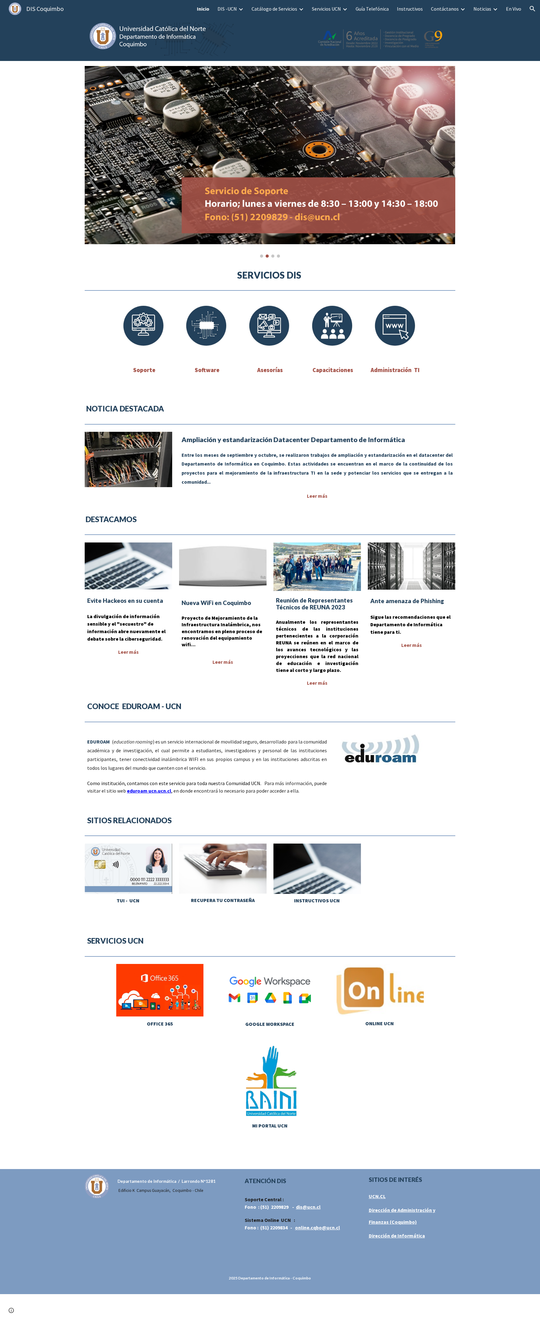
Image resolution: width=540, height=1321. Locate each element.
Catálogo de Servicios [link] (274, 9)
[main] (270, 275)
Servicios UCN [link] (326, 9)
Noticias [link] (482, 9)
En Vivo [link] (513, 9)
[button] (532, 8)
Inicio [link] (203, 9)
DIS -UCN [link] (227, 9)
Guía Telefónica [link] (372, 9)
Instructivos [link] (410, 9)
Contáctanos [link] (445, 9)
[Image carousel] (270, 162)
